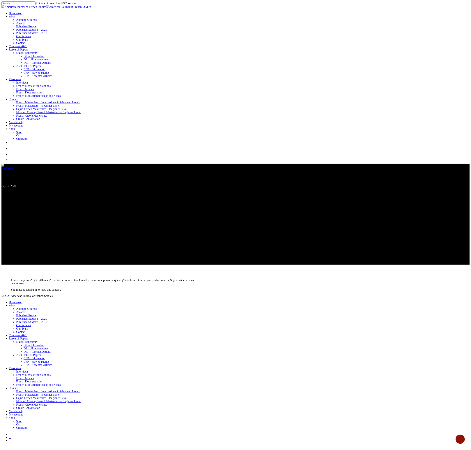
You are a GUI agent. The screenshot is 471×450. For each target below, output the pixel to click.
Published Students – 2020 (31, 29)
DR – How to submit (36, 59)
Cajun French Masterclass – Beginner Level (41, 109)
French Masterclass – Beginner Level (37, 105)
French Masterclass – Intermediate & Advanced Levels (48, 102)
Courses (13, 99)
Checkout (21, 138)
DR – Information (34, 56)
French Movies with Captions (33, 85)
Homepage (15, 13)
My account (16, 125)
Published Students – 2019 (31, 33)
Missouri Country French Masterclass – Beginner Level (48, 112)
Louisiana (7, 168)
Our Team (22, 39)
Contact (20, 42)
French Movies (25, 89)
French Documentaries (29, 92)
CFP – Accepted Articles (38, 75)
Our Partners (23, 36)
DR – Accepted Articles (37, 62)
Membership (16, 122)
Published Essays (26, 26)
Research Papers (18, 49)
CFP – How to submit (36, 72)
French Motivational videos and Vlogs (38, 95)
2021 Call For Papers (28, 66)
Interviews (22, 82)
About (12, 16)
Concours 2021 (18, 46)
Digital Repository (27, 52)
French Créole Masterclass (31, 115)
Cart (18, 135)
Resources (15, 79)
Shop (12, 128)
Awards (20, 23)
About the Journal (26, 19)
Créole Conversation (28, 118)
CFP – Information (34, 69)
